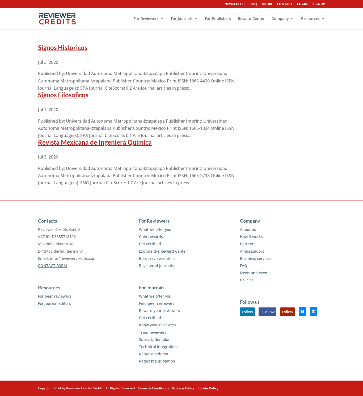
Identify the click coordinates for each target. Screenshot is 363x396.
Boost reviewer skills (157, 258)
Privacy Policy (183, 388)
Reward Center (251, 19)
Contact (284, 4)
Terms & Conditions (154, 388)
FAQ (253, 4)
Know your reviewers (157, 324)
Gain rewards (151, 236)
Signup (319, 4)
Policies (247, 279)
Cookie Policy (207, 388)
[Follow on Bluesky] (302, 311)
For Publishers (218, 19)
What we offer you (155, 229)
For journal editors (54, 303)
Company (280, 19)
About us (248, 229)
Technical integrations (159, 346)
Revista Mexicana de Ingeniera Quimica (95, 142)
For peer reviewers (54, 296)
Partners (247, 243)
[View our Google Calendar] (313, 311)
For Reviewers (146, 19)
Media (267, 4)
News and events (255, 272)
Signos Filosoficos (63, 95)
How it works (251, 236)
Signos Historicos (62, 47)
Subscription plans (155, 339)
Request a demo (153, 353)
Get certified (150, 243)
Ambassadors (252, 251)
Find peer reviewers (156, 303)
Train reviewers (153, 332)
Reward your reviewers (159, 310)
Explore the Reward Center (163, 251)
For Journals (182, 19)
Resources (310, 19)
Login (302, 4)
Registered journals (156, 265)
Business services (255, 258)
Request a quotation (157, 361)
